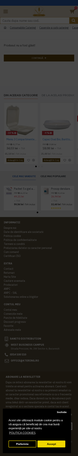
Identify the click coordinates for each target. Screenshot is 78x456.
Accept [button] (51, 444)
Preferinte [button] (22, 444)
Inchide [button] (62, 412)
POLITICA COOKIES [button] (22, 432)
